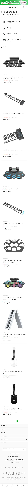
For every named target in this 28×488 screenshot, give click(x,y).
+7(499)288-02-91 (14, 454)
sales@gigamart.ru (15, 456)
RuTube (12, 467)
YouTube (19, 467)
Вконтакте (5, 467)
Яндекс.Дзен (22, 467)
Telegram (15, 467)
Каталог (3, 425)
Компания (4, 436)
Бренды (3, 432)
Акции (3, 429)
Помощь (3, 443)
